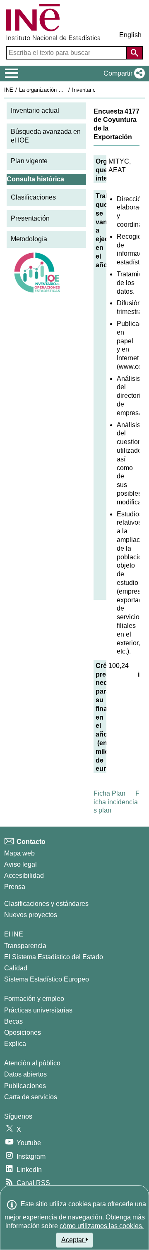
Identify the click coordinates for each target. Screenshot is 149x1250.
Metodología (29, 238)
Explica (15, 1043)
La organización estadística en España (65, 90)
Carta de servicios (30, 1096)
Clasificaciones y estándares (46, 903)
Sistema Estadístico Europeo (46, 979)
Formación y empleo (34, 998)
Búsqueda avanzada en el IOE (46, 136)
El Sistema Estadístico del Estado (53, 956)
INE (8, 90)
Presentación (30, 218)
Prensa (14, 886)
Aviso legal (20, 864)
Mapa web (19, 853)
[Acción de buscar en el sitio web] (134, 52)
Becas (13, 1021)
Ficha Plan (109, 793)
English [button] (130, 34)
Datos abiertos (25, 1074)
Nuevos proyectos (30, 914)
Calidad (15, 968)
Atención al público (32, 1063)
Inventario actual (35, 110)
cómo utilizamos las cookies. (102, 1225)
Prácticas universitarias (38, 1010)
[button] (122, 73)
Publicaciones (25, 1085)
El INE (13, 934)
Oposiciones (22, 1032)
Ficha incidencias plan (116, 802)
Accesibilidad (24, 875)
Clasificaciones (33, 197)
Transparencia (25, 945)
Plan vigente (29, 160)
